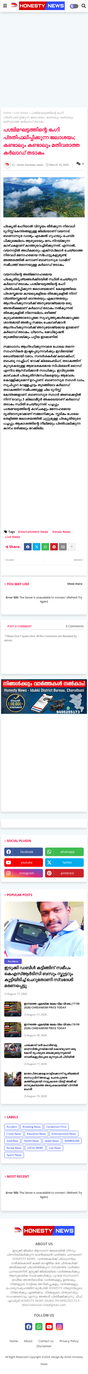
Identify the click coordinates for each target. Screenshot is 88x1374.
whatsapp (67, 852)
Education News (36, 1134)
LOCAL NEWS (35, 1148)
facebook (26, 852)
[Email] (63, 546)
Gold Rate (12, 1141)
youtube (26, 862)
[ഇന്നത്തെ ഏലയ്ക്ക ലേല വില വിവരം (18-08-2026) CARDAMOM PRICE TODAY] (12, 1029)
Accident (12, 1127)
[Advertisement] (44, 60)
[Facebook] (28, 546)
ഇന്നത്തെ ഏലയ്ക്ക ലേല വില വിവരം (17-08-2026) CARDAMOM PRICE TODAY (52, 1005)
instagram (26, 873)
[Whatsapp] (45, 546)
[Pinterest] (54, 546)
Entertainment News (33, 532)
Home (7, 113)
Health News (31, 1141)
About (28, 1341)
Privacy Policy (69, 1341)
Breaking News (32, 1127)
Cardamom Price (56, 1127)
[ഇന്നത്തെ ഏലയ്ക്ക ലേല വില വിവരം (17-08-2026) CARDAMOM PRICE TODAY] (12, 1009)
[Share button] (71, 546)
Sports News (14, 1155)
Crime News (14, 1134)
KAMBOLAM (72, 1141)
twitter (67, 862)
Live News (21, 113)
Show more (74, 584)
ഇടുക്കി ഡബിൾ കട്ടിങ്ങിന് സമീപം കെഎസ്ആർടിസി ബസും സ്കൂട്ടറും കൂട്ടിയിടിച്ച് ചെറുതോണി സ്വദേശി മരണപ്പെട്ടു (38, 976)
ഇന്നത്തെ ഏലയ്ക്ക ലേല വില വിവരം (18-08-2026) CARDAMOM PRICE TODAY (52, 1026)
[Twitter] (36, 546)
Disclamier (44, 1346)
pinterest (67, 873)
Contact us (46, 1341)
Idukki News (52, 1141)
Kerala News (61, 532)
